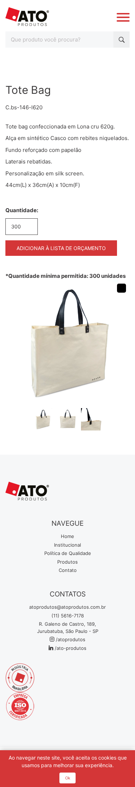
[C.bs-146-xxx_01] (42, 419)
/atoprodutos (69, 639)
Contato (68, 570)
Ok (67, 778)
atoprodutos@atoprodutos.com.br (67, 607)
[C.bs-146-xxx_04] (92, 419)
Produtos (67, 562)
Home (67, 536)
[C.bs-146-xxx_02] (67, 419)
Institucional (67, 545)
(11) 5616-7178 (67, 615)
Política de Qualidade (67, 553)
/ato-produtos (69, 648)
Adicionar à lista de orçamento (61, 248)
